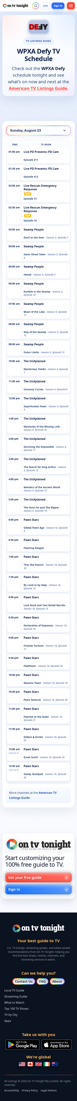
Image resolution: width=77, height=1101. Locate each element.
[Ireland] (47, 1064)
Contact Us (24, 981)
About (57, 981)
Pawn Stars (31, 520)
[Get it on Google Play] (22, 1045)
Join (45, 5)
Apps (7, 1021)
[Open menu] (71, 5)
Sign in (58, 5)
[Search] (35, 5)
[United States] (22, 1064)
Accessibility (11, 1090)
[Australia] (55, 1064)
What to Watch (14, 1003)
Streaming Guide (15, 996)
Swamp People (34, 229)
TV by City (10, 1015)
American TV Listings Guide (38, 88)
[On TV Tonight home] (38, 844)
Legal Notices (49, 1090)
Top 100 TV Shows (16, 1009)
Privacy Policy (30, 1090)
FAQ (42, 981)
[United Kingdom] (38, 1064)
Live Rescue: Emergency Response (40, 187)
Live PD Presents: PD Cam (41, 152)
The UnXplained (34, 361)
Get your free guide (24, 877)
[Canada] (30, 1064)
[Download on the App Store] (57, 1045)
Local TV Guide (14, 990)
